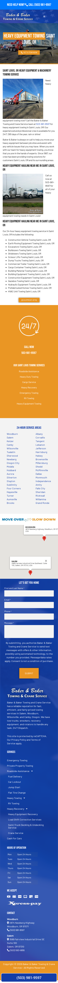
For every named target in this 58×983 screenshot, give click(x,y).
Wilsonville (12, 448)
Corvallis (40, 437)
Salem (10, 437)
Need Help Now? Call (20, 5)
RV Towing (29, 398)
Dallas (39, 473)
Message (9, 623)
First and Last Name (14, 588)
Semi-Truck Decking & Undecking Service (26, 826)
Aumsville (12, 499)
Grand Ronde (42, 502)
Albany (39, 433)
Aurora (10, 473)
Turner (10, 495)
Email (7, 600)
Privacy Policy (18, 739)
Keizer (10, 441)
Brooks (10, 502)
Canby (10, 444)
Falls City (40, 488)
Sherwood (12, 455)
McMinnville (42, 470)
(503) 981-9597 (42, 5)
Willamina (41, 499)
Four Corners (14, 488)
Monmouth (41, 477)
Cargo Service (29, 382)
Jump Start (14, 787)
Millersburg (42, 462)
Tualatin (11, 452)
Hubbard (11, 470)
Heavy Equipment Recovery (23, 814)
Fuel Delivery (15, 776)
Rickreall (40, 495)
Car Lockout (14, 781)
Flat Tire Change (17, 792)
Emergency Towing (29, 392)
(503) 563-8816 (17, 950)
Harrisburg (41, 452)
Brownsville (42, 459)
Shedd (39, 466)
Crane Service (15, 832)
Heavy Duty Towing (29, 376)
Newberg (11, 459)
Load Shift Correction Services (24, 819)
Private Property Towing (20, 765)
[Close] (46, 561)
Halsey (39, 455)
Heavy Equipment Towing (29, 403)
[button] (44, 538)
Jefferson (41, 448)
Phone (7, 611)
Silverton (12, 477)
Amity (39, 484)
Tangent (40, 441)
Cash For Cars (14, 838)
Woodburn (12, 433)
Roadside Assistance (29, 371)
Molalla (10, 466)
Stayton (11, 481)
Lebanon (40, 444)
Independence (43, 481)
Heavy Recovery (29, 387)
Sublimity (12, 484)
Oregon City (13, 462)
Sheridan (40, 491)
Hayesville (12, 491)
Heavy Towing (14, 797)
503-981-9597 (43, 124)
